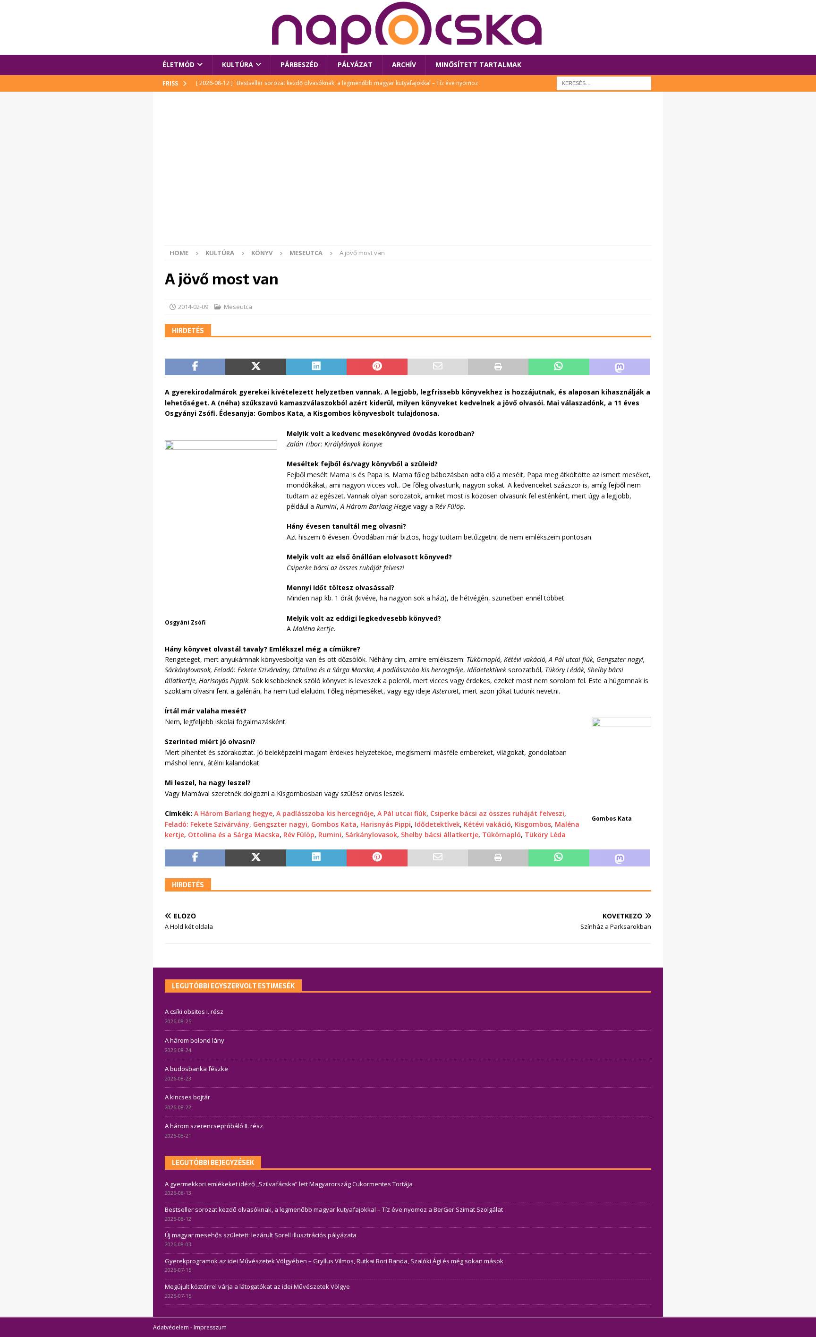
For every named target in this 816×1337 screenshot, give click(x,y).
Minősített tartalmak (478, 64)
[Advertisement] (408, 174)
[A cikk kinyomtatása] (498, 367)
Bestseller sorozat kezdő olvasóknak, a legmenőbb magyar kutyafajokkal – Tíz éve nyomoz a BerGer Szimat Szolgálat (334, 1209)
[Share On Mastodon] (619, 367)
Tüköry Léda (545, 834)
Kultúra (237, 64)
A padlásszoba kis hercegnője (325, 813)
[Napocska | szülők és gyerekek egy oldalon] (407, 27)
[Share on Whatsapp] (558, 367)
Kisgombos (533, 824)
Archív (404, 64)
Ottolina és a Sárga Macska (234, 834)
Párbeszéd (299, 64)
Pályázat (355, 64)
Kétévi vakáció (487, 824)
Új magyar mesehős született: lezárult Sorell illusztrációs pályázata (261, 1235)
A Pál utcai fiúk (401, 813)
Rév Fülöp (298, 834)
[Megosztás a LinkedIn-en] (316, 367)
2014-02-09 (193, 306)
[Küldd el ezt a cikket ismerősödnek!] (438, 367)
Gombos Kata (334, 824)
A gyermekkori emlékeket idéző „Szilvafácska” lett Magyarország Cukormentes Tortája (289, 1184)
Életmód (178, 64)
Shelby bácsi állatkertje (439, 834)
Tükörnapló (501, 834)
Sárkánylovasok (371, 834)
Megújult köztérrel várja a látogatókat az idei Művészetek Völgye (257, 1286)
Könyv (261, 253)
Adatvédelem (171, 1327)
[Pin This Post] (377, 367)
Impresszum (210, 1327)
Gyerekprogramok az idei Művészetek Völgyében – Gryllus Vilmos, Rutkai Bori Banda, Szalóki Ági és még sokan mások (334, 1261)
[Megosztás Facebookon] (195, 367)
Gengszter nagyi (280, 824)
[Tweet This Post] (255, 367)
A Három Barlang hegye (233, 813)
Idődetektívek (437, 824)
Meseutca (238, 306)
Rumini (329, 834)
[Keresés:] (604, 82)
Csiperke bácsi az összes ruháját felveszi (497, 813)
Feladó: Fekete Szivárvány (207, 824)
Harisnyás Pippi (385, 824)
